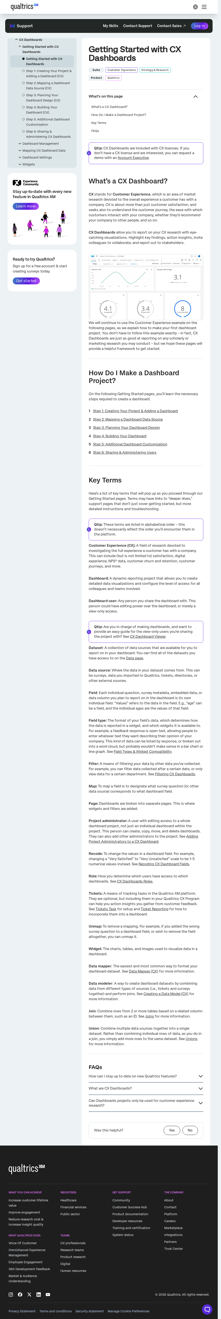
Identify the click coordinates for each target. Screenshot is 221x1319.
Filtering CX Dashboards (175, 774)
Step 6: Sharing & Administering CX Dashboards (48, 134)
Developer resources (127, 1221)
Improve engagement (24, 1212)
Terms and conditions (55, 1311)
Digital (65, 1264)
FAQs (95, 131)
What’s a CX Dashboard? (109, 107)
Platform (170, 1214)
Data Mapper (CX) (143, 971)
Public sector (70, 1214)
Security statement (90, 1311)
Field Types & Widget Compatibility (142, 752)
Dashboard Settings (37, 157)
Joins (149, 1016)
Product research (73, 1257)
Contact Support (137, 26)
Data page (134, 658)
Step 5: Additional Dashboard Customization (48, 122)
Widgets (28, 164)
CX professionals (72, 1243)
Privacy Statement (22, 1311)
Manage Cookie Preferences (128, 1311)
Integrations (173, 1235)
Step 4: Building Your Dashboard (119, 436)
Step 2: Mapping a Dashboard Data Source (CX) (48, 85)
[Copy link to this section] (85, 181)
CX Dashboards (30, 40)
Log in (199, 26)
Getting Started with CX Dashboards (40, 49)
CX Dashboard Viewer (148, 637)
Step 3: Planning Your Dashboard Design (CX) (43, 97)
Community (121, 1200)
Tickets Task (106, 909)
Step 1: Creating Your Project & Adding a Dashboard (135, 411)
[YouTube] (48, 1294)
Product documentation (130, 1214)
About (169, 1200)
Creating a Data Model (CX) (166, 994)
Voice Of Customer (23, 1243)
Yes (172, 1130)
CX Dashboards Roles (135, 881)
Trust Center (173, 1248)
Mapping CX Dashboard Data (43, 150)
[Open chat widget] (207, 1309)
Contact (170, 1207)
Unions (191, 1039)
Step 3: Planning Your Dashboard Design (126, 428)
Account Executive (133, 158)
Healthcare (68, 1200)
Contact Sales (169, 26)
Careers (169, 1221)
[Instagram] (11, 1294)
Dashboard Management (40, 143)
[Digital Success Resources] (195, 7)
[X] (29, 1294)
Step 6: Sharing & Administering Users (124, 452)
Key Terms (98, 123)
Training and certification (131, 1228)
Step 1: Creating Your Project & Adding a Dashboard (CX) (49, 73)
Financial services (73, 1207)
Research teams (72, 1250)
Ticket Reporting (154, 909)
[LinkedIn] (38, 1294)
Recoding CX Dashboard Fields (164, 864)
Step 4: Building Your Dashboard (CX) (41, 110)
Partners (170, 1242)
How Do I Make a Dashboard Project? (118, 115)
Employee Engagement (26, 1262)
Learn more (25, 206)
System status (122, 1235)
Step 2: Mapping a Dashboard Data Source (128, 419)
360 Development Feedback (29, 1269)
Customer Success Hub (129, 1207)
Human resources (73, 1271)
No (190, 1130)
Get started (26, 281)
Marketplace (173, 1228)
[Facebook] (20, 1294)
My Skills (110, 26)
